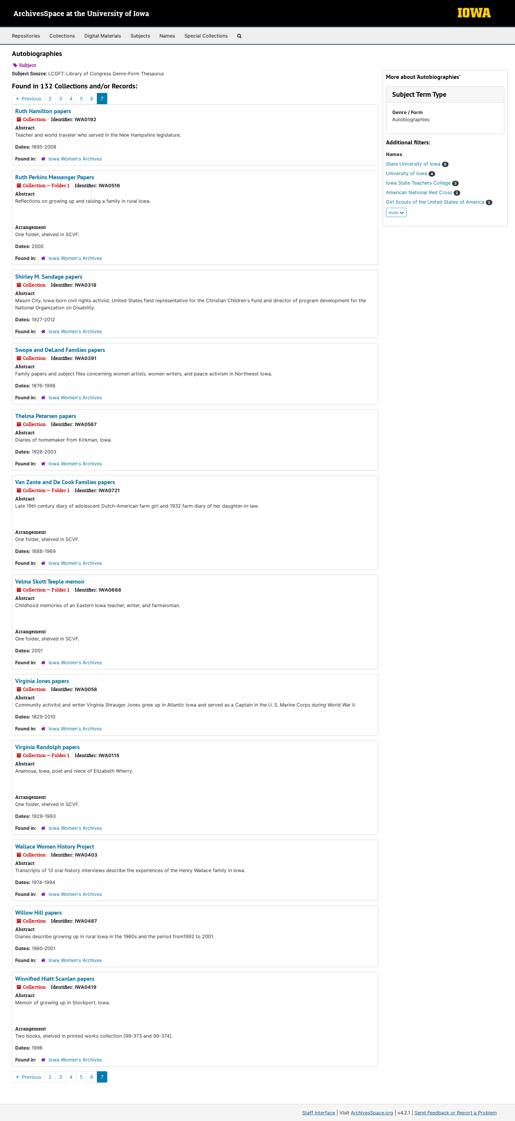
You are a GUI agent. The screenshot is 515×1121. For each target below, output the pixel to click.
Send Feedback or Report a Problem (456, 1113)
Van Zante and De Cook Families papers (65, 482)
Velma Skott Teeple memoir (50, 581)
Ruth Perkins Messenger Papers (54, 177)
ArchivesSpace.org (372, 1113)
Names (167, 36)
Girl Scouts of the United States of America (438, 202)
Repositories (26, 36)
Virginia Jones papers (42, 681)
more (394, 212)
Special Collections (206, 36)
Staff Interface (318, 1113)
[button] (419, 94)
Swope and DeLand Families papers (60, 350)
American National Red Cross (422, 192)
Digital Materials (102, 36)
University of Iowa (409, 173)
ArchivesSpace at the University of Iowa (81, 14)
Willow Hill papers (38, 912)
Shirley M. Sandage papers (48, 276)
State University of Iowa (416, 164)
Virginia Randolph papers (47, 747)
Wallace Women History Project (54, 846)
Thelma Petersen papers (45, 416)
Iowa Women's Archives (75, 159)
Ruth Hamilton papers (43, 111)
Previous (28, 99)
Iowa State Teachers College (421, 183)
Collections (62, 36)
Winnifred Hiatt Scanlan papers (54, 979)
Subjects (140, 36)
